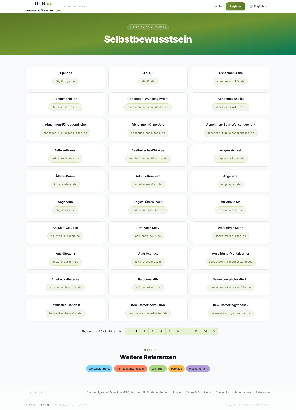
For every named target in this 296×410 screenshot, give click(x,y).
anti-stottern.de (65, 261)
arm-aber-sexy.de (148, 236)
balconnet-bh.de (148, 287)
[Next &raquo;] (214, 331)
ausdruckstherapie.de (65, 287)
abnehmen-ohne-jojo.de (148, 133)
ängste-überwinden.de (148, 210)
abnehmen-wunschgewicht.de (148, 107)
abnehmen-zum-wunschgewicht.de (230, 133)
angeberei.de (230, 184)
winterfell (158, 368)
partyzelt (176, 368)
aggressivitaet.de (230, 158)
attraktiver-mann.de (230, 236)
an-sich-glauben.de (65, 236)
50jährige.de (65, 81)
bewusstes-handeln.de (65, 313)
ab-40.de (148, 81)
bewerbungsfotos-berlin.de (231, 287)
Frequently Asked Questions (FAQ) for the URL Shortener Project (127, 392)
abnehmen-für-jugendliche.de (65, 133)
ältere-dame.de (65, 184)
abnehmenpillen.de (65, 107)
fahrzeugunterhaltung (131, 368)
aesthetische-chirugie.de (148, 158)
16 (205, 331)
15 (196, 331)
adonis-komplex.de (148, 184)
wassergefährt (198, 368)
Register (235, 6)
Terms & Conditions (198, 392)
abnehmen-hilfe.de (230, 81)
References (263, 392)
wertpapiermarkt (99, 368)
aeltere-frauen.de (65, 158)
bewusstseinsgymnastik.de (230, 313)
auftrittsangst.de (148, 261)
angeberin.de (65, 210)
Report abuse (242, 392)
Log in (217, 6)
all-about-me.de (231, 210)
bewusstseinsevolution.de (148, 313)
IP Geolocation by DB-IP (71, 405)
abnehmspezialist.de (230, 107)
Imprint (177, 392)
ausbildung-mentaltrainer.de (231, 261)
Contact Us (223, 392)
